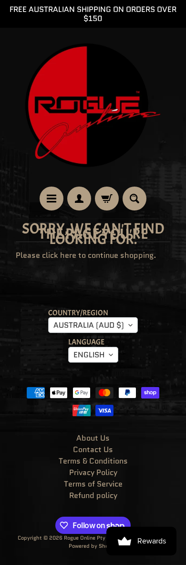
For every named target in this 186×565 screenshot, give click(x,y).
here (68, 255)
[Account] (79, 198)
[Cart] (107, 198)
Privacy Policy (93, 472)
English (88, 354)
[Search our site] (134, 198)
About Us (93, 437)
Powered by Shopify (93, 546)
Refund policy (93, 495)
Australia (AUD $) (88, 325)
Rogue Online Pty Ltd (89, 538)
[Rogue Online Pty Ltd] (93, 107)
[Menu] (51, 198)
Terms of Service (93, 483)
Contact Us (93, 449)
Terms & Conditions (93, 460)
